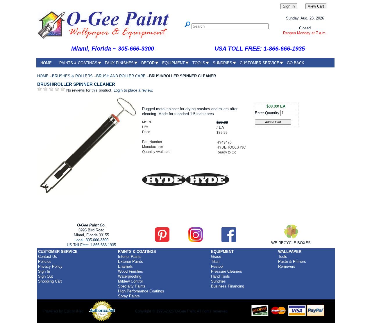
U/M (145, 127)
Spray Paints (129, 296)
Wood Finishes (130, 271)
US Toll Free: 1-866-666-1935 (91, 245)
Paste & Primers (292, 261)
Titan (215, 261)
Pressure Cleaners (226, 271)
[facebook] (228, 240)
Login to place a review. (133, 90)
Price (146, 132)
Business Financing (227, 286)
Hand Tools (220, 276)
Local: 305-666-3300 (91, 240)
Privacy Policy (50, 266)
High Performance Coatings (141, 291)
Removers (286, 266)
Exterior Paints (130, 261)
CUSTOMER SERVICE (259, 63)
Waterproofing (129, 276)
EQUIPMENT (173, 63)
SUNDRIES (222, 63)
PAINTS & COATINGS (78, 63)
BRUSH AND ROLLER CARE (121, 76)
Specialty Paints (132, 286)
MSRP (147, 122)
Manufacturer (152, 147)
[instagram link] (195, 240)
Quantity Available (156, 152)
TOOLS (198, 63)
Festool (217, 266)
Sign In (44, 271)
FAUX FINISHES (119, 63)
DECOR (148, 63)
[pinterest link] (162, 240)
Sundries (218, 281)
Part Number (152, 142)
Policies (44, 261)
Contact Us (47, 256)
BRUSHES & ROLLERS (73, 76)
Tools (282, 256)
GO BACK (295, 63)
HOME (46, 63)
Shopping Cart (50, 281)
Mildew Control (130, 281)
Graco (216, 256)
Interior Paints (130, 256)
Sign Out (45, 276)
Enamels (125, 266)
